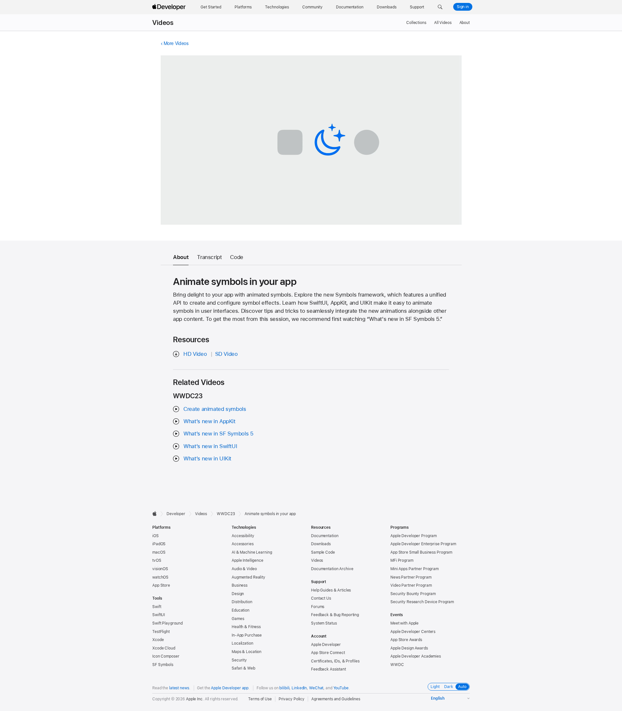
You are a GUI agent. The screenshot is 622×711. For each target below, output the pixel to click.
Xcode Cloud (163, 648)
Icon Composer (165, 656)
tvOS (156, 560)
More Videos (176, 43)
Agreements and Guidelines (335, 699)
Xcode (158, 640)
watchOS (160, 577)
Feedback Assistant (328, 669)
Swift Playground (167, 623)
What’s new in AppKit (209, 421)
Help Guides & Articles (331, 590)
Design (238, 594)
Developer (176, 514)
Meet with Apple (404, 623)
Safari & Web (243, 668)
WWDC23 (226, 514)
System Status (324, 623)
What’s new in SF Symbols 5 (218, 433)
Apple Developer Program (413, 536)
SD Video (226, 354)
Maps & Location (246, 651)
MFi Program (401, 560)
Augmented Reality (248, 577)
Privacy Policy (292, 699)
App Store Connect (328, 652)
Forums (317, 606)
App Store (161, 585)
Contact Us (321, 598)
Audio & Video (244, 569)
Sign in (463, 7)
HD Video (195, 354)
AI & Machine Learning (252, 552)
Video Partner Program (411, 585)
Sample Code (323, 552)
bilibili (284, 688)
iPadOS (159, 544)
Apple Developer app (229, 688)
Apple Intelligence (247, 560)
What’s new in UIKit (207, 458)
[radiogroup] (449, 687)
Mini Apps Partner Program (414, 569)
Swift (156, 606)
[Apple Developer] (170, 7)
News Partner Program (411, 577)
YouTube (341, 688)
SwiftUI (158, 615)
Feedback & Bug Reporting (335, 615)
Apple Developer (326, 644)
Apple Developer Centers (412, 631)
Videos (162, 23)
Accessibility (243, 536)
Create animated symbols (214, 409)
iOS (155, 536)
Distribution (242, 602)
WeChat (316, 688)
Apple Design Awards (409, 648)
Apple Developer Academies (415, 656)
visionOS (160, 569)
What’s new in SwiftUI (210, 446)
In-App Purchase (247, 635)
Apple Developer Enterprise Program (423, 544)
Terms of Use (260, 699)
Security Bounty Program (413, 594)
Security (239, 660)
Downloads (321, 544)
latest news (179, 688)
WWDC (397, 664)
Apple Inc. (195, 699)
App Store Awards (406, 640)
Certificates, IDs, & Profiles (335, 661)
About (464, 22)
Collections (416, 22)
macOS (158, 552)
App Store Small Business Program (421, 552)
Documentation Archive (332, 569)
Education (240, 610)
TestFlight (161, 631)
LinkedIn (299, 688)
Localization (242, 643)
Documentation (324, 536)
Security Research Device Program (422, 602)
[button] (440, 7)
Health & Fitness (246, 627)
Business (240, 585)
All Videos (443, 22)
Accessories (243, 544)
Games (238, 618)
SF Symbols (162, 664)
